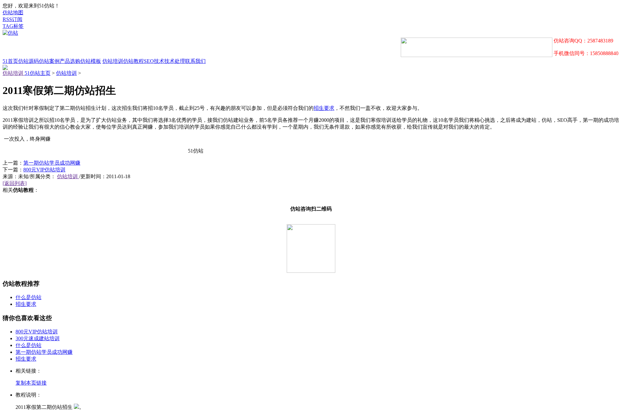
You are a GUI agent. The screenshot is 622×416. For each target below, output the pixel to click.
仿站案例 (49, 61)
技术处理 (174, 61)
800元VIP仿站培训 (44, 169)
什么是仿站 (28, 297)
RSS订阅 (12, 19)
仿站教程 (133, 61)
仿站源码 (28, 61)
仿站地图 (13, 12)
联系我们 (195, 61)
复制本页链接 (31, 383)
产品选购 (70, 61)
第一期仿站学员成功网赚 (51, 163)
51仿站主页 (38, 73)
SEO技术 (154, 61)
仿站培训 (112, 61)
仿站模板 (90, 61)
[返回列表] (15, 183)
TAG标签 (13, 26)
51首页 (10, 61)
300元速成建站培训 (38, 338)
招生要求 (324, 108)
